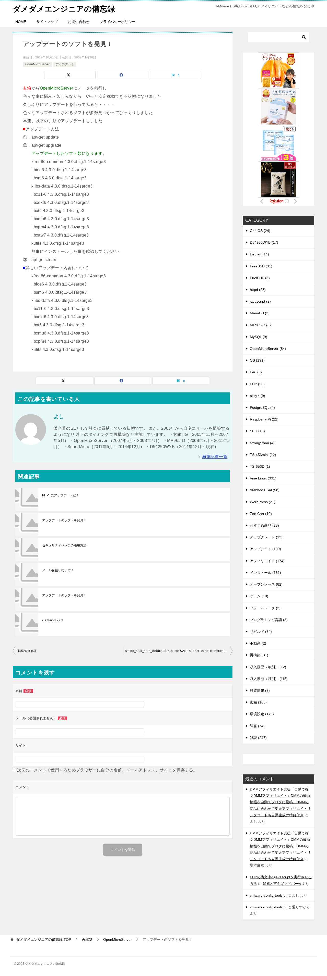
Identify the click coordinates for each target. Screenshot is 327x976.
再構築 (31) (259, 655)
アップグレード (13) (266, 537)
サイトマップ (47, 22)
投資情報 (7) (260, 690)
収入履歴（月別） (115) (269, 679)
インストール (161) (265, 573)
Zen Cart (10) (261, 514)
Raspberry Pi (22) (264, 419)
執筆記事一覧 (214, 456)
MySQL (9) (258, 337)
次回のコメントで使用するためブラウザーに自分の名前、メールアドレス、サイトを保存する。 (107, 770)
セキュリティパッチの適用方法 (64, 545)
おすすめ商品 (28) (264, 525)
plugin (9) (257, 396)
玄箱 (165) (258, 702)
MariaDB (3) (260, 313)
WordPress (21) (262, 502)
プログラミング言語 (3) (269, 620)
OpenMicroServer (37, 64)
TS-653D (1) (260, 466)
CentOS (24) (260, 231)
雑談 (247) (258, 738)
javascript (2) (260, 301)
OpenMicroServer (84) (268, 349)
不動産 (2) (258, 643)
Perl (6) (256, 372)
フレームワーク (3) (265, 608)
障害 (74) (257, 726)
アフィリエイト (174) (267, 561)
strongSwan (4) (262, 443)
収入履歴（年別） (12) (268, 667)
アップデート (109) (265, 549)
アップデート (65, 64)
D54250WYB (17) (264, 242)
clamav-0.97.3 (52, 620)
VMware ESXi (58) (264, 490)
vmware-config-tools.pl (268, 895)
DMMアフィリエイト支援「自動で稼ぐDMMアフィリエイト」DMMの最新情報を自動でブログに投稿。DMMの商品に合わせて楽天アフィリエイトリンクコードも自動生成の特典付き (280, 802)
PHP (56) (257, 384)
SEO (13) (257, 431)
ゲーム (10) (259, 596)
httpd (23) (258, 290)
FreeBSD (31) (261, 266)
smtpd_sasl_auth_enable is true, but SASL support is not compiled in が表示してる (178, 651)
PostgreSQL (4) (262, 407)
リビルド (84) (261, 631)
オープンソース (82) (266, 584)
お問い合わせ (78, 22)
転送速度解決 (27, 651)
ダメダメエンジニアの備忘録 (64, 9)
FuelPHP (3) (260, 278)
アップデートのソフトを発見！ (64, 520)
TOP (43, 939)
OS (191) (257, 360)
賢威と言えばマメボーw (282, 884)
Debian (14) (259, 254)
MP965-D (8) (260, 325)
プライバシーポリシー (117, 22)
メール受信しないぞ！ (58, 570)
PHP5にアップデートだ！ (60, 495)
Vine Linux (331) (263, 478)
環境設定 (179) (262, 714)
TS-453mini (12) (263, 455)
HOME (20, 22)
